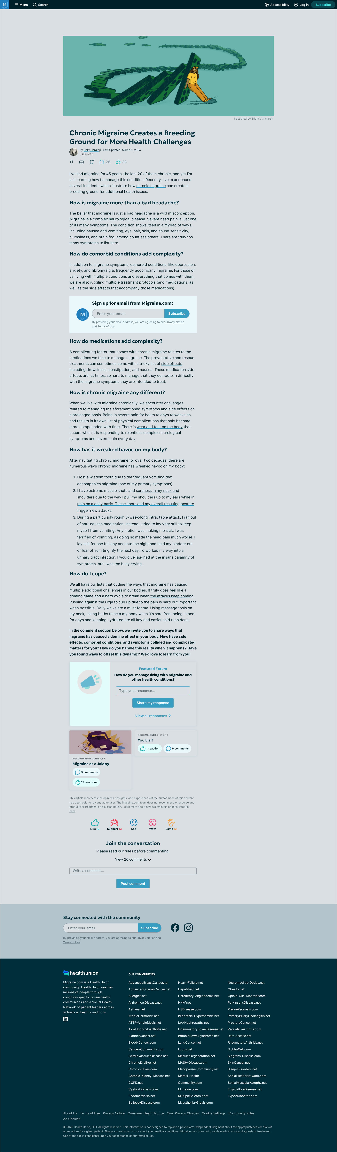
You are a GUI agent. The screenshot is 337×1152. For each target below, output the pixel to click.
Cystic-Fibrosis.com (143, 1089)
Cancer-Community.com (146, 1049)
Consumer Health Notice (146, 1113)
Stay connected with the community (101, 917)
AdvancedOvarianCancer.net (149, 989)
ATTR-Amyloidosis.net (145, 1022)
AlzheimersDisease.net (145, 1002)
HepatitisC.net (188, 989)
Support (114, 824)
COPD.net (136, 1083)
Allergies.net (138, 996)
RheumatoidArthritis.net (245, 1042)
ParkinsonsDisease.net (244, 1002)
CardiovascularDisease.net (148, 1056)
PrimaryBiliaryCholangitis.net (249, 1016)
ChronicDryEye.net (142, 1062)
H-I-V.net (184, 1002)
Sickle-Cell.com (239, 1049)
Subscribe (323, 5)
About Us (70, 1113)
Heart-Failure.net (190, 982)
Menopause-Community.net (198, 1069)
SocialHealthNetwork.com (247, 1076)
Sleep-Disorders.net (242, 1069)
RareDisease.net (239, 1036)
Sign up (314, 1122)
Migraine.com (188, 1089)
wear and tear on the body (160, 427)
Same (170, 824)
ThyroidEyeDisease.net (245, 1089)
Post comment (133, 884)
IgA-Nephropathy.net (193, 1022)
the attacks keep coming (172, 596)
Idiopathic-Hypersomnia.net (198, 1016)
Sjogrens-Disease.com (244, 1056)
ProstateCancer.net (242, 1022)
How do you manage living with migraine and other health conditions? (153, 677)
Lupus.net (185, 1049)
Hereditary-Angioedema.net (198, 996)
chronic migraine (151, 186)
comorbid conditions (102, 642)
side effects (171, 363)
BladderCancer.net (142, 1036)
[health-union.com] (80, 973)
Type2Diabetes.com (242, 1096)
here (72, 811)
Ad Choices (71, 1119)
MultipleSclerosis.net (193, 1096)
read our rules (121, 851)
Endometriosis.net (142, 1096)
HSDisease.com (189, 1009)
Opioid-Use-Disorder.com (247, 996)
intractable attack (164, 517)
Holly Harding (92, 150)
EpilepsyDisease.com (144, 1102)
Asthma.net (137, 1009)
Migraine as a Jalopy (91, 763)
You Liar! (145, 740)
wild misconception (177, 213)
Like (93, 824)
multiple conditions (110, 276)
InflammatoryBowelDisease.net (200, 1029)
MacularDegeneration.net (196, 1056)
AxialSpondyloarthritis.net (148, 1029)
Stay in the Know (233, 1103)
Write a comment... (88, 871)
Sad (131, 824)
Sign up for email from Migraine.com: (132, 303)
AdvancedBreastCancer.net (148, 982)
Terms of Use (106, 326)
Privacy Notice (298, 1132)
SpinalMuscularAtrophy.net (247, 1083)
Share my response (153, 703)
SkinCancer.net (239, 1062)
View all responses (151, 716)
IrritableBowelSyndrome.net (198, 1036)
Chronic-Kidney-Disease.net (149, 1076)
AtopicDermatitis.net (144, 1016)
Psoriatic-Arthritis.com (244, 1029)
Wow (150, 824)
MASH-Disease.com (192, 1062)
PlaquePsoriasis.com (243, 1009)
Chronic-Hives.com (143, 1069)
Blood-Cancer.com (142, 1042)
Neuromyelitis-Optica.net (246, 982)
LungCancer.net (189, 1042)
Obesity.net (236, 989)
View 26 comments (131, 859)
